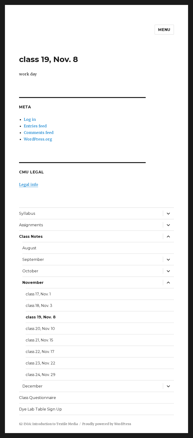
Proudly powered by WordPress (106, 424)
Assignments (31, 225)
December (32, 386)
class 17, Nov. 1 (38, 294)
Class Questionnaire (37, 397)
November (33, 282)
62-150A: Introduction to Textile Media (48, 424)
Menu (164, 29)
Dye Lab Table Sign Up (40, 409)
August (29, 248)
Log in (30, 119)
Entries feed (35, 126)
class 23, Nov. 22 (40, 363)
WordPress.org (38, 139)
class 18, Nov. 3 (39, 305)
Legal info (28, 184)
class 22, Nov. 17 (40, 351)
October (30, 271)
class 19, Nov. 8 (41, 317)
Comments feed (38, 132)
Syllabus (27, 213)
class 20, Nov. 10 (40, 328)
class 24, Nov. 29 (40, 374)
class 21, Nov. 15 (39, 340)
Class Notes (31, 236)
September (33, 259)
